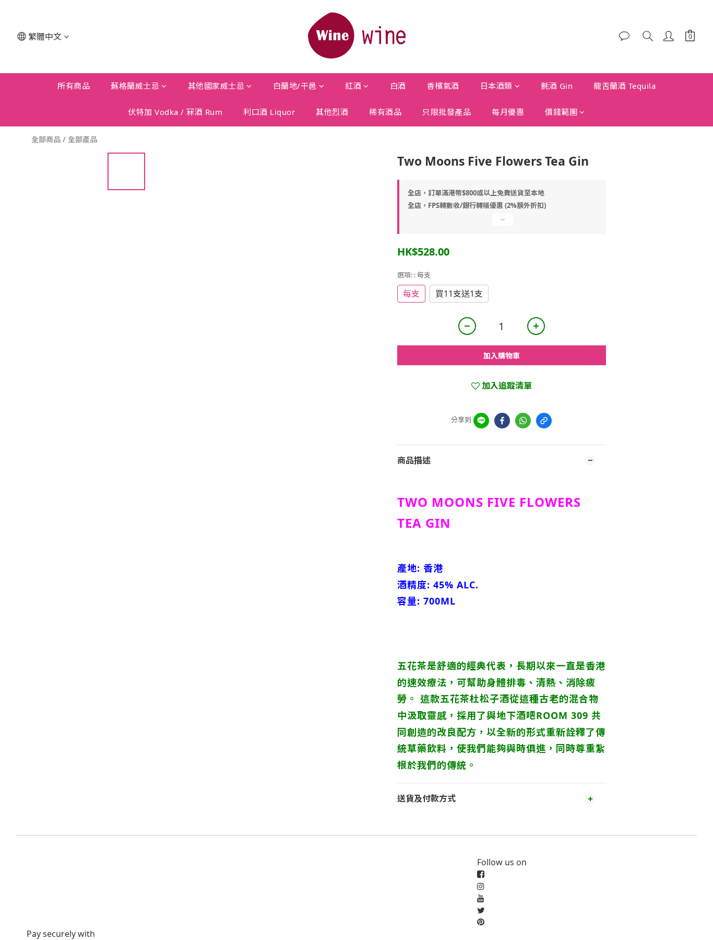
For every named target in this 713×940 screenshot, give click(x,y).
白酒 (398, 85)
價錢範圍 (561, 112)
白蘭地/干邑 (295, 85)
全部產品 (82, 139)
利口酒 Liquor (269, 112)
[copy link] (544, 420)
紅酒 (353, 85)
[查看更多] (501, 223)
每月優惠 (508, 112)
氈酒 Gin (557, 85)
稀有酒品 (385, 112)
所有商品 (73, 85)
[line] (481, 420)
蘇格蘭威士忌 (135, 85)
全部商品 (46, 139)
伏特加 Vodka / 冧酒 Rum (175, 112)
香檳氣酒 (443, 85)
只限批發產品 (446, 112)
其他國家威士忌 (216, 85)
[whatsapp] (523, 420)
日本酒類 (496, 85)
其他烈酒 (332, 112)
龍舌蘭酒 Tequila (624, 85)
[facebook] (502, 420)
